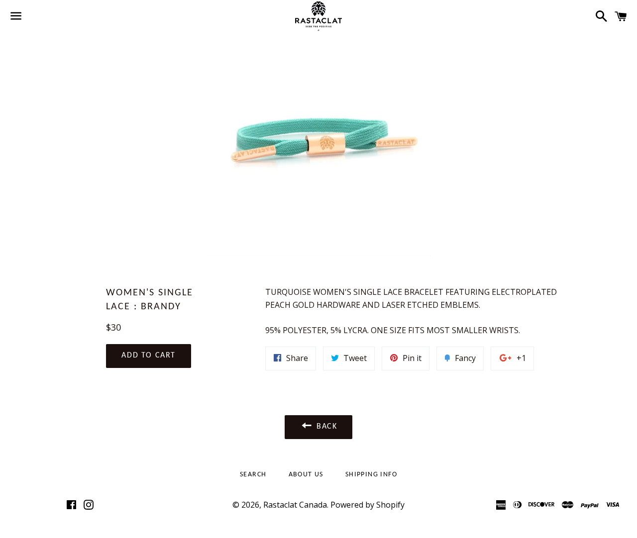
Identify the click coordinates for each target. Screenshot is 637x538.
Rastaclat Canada (295, 504)
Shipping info (371, 474)
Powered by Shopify (367, 504)
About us (306, 474)
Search (253, 474)
